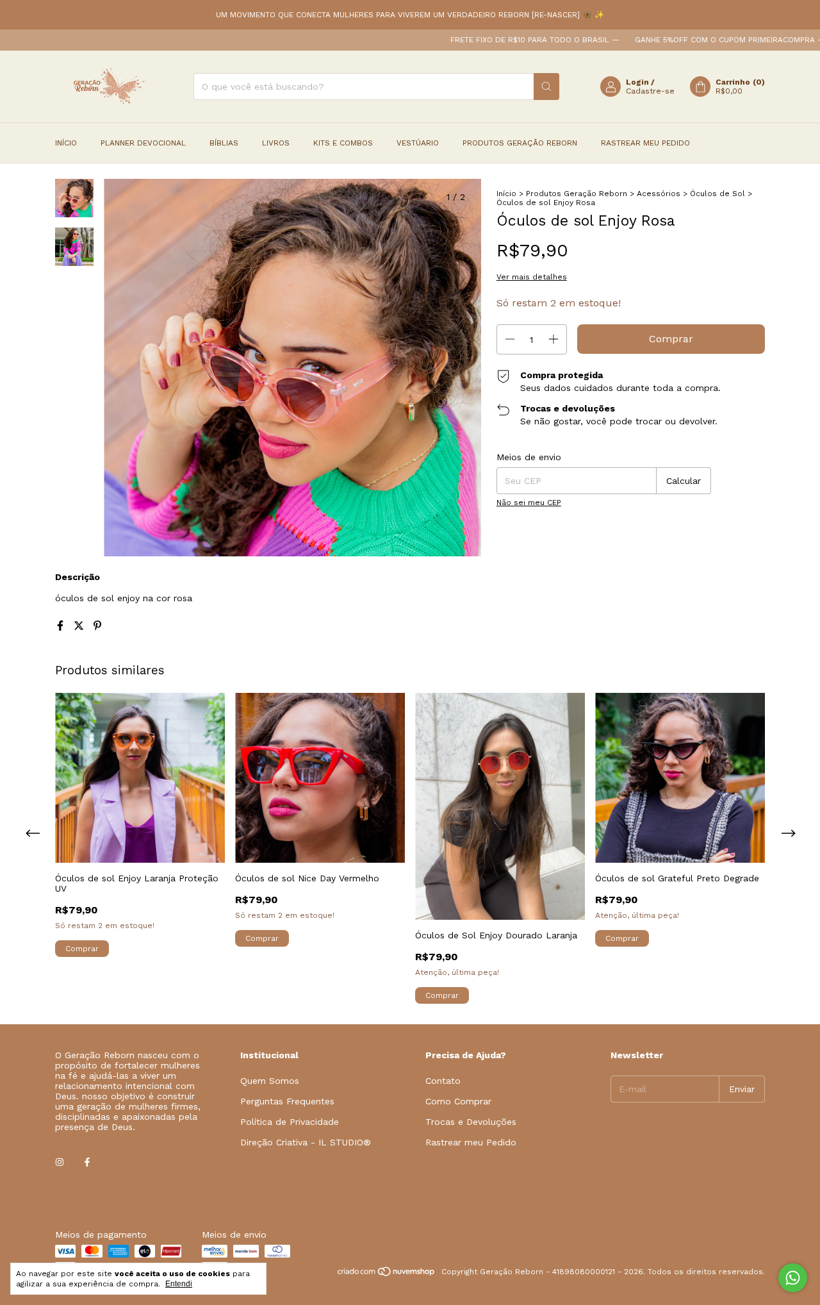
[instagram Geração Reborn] (59, 1163)
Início (66, 142)
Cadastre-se (650, 91)
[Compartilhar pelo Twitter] (80, 626)
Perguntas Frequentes (287, 1101)
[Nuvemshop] (386, 1274)
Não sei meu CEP (528, 502)
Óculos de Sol (717, 193)
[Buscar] (546, 86)
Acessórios (658, 193)
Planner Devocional (143, 142)
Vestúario (418, 142)
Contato (443, 1081)
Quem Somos (269, 1081)
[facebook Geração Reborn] (87, 1163)
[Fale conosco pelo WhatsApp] (792, 1277)
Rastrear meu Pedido (645, 142)
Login (637, 82)
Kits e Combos (343, 142)
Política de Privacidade (289, 1122)
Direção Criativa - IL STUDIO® (305, 1142)
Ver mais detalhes (531, 276)
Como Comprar (458, 1101)
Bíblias (223, 142)
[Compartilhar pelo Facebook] (62, 626)
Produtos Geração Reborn (520, 142)
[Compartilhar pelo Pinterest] (97, 626)
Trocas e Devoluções (470, 1122)
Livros (276, 142)
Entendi (178, 1283)
